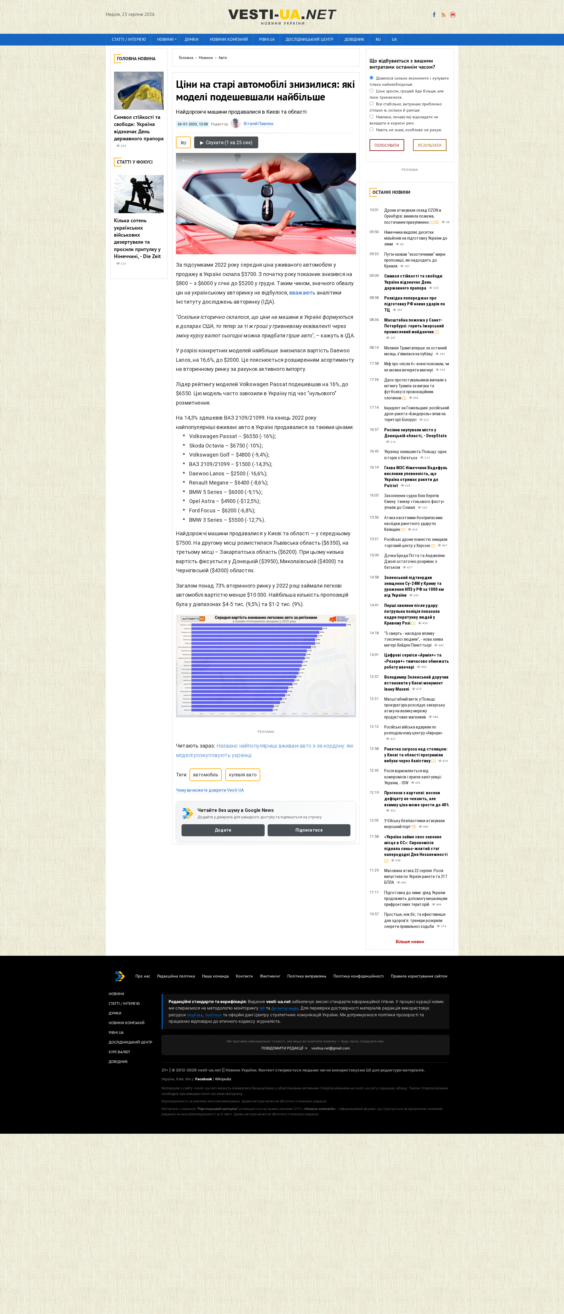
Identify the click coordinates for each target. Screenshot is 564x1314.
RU (378, 39)
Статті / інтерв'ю (129, 39)
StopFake (195, 1015)
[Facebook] (434, 15)
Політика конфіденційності (358, 976)
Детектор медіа (284, 1008)
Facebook (203, 1079)
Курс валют (119, 1052)
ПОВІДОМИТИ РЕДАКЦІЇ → (284, 1048)
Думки (192, 39)
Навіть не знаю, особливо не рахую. (408, 130)
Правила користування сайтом (419, 976)
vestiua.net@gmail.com (330, 1048)
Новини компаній (229, 39)
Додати (223, 830)
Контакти (244, 976)
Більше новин (410, 942)
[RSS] (443, 15)
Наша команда (215, 976)
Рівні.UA (267, 39)
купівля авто (243, 775)
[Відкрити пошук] (453, 15)
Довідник (355, 39)
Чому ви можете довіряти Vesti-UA (210, 790)
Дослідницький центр (309, 39)
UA (394, 39)
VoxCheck (213, 1015)
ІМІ (262, 1008)
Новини (165, 39)
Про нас (142, 976)
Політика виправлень (306, 976)
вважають (302, 293)
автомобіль (205, 775)
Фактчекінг (270, 976)
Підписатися (309, 830)
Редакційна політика (176, 976)
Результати (430, 145)
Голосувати (387, 145)
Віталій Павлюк (258, 123)
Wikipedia (223, 1079)
